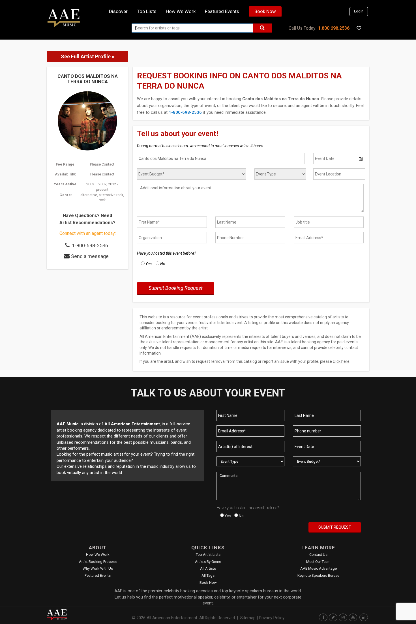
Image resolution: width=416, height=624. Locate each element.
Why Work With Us (98, 568)
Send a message (90, 256)
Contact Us (318, 554)
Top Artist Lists (208, 554)
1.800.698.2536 (333, 28)
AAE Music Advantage (318, 568)
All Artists (208, 568)
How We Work (98, 554)
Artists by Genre (208, 561)
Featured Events (222, 11)
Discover (118, 11)
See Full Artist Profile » (87, 56)
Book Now (265, 11)
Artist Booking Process (98, 561)
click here (341, 361)
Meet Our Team (318, 561)
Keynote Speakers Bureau (318, 575)
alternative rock (111, 195)
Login (358, 11)
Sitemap (248, 617)
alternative (88, 195)
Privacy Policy (271, 617)
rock (102, 200)
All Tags (208, 575)
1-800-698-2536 (90, 245)
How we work (181, 11)
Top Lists (146, 11)
